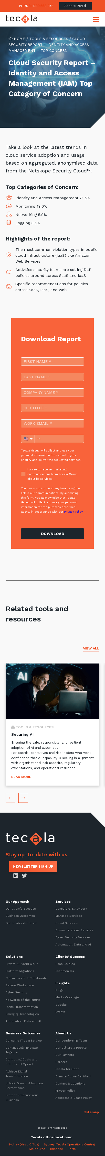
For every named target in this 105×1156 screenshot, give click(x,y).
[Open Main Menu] (96, 19)
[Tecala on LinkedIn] (15, 876)
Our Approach (17, 901)
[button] (23, 798)
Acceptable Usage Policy (73, 1098)
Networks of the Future (23, 999)
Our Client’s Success (21, 908)
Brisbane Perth (63, 1149)
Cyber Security (16, 992)
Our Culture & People (71, 1047)
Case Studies (65, 963)
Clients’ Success (70, 957)
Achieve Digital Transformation (17, 1074)
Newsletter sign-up (33, 866)
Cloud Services (66, 923)
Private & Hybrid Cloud (22, 963)
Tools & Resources (48, 39)
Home (19, 39)
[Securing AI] (52, 724)
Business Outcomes (20, 915)
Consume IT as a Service (24, 1040)
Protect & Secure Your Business (22, 1097)
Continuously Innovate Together (22, 1050)
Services (63, 901)
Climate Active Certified (73, 1076)
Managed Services (68, 915)
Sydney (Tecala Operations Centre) (69, 1144)
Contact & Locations (70, 1083)
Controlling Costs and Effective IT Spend (21, 1062)
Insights (62, 983)
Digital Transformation (22, 1007)
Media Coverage (67, 997)
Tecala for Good (67, 1069)
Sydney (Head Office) (22, 1144)
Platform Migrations (20, 971)
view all (91, 648)
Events (60, 1012)
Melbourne (37, 1149)
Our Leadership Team (21, 923)
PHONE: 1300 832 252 (36, 6)
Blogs (59, 990)
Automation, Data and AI (73, 944)
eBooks (61, 1004)
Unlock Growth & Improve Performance (24, 1086)
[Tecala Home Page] (21, 19)
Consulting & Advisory (71, 908)
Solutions (14, 957)
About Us (63, 1033)
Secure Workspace (20, 985)
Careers (61, 1062)
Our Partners (64, 1055)
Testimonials (64, 971)
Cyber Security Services (73, 937)
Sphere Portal (75, 6)
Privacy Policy (65, 1090)
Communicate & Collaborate (26, 978)
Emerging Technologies (22, 1014)
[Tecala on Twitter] (24, 876)
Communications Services (74, 930)
